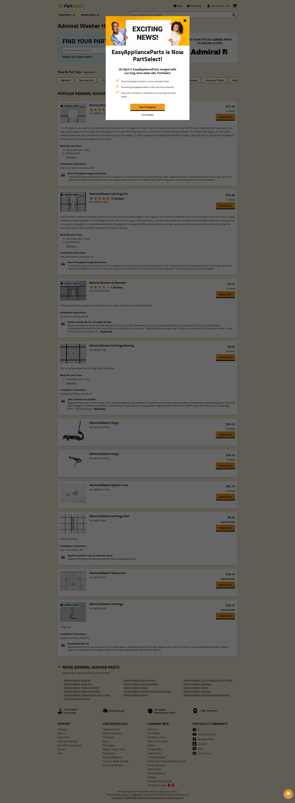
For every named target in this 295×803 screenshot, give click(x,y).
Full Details (147, 114)
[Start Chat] (288, 794)
